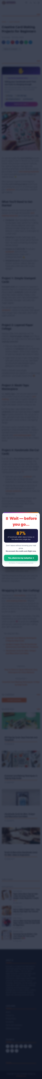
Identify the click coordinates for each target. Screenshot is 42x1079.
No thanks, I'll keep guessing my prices (21, 563)
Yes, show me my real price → (21, 558)
